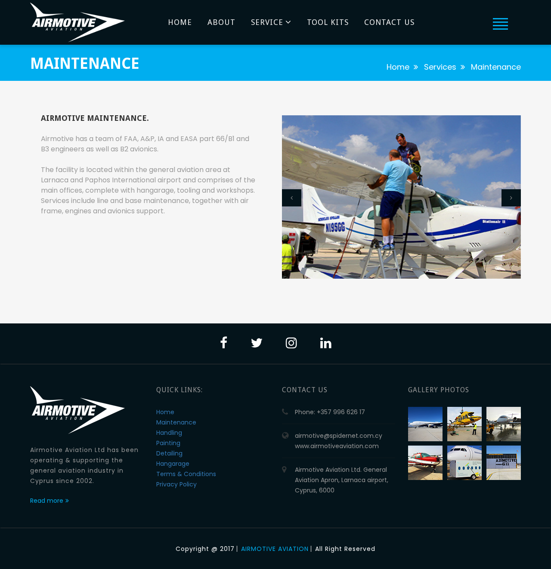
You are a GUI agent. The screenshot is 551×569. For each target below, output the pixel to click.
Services (440, 67)
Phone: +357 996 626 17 (330, 412)
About (221, 22)
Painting (168, 443)
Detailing (169, 453)
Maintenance (176, 422)
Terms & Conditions (186, 474)
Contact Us (389, 22)
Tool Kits (328, 22)
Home (180, 22)
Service (267, 22)
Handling (169, 432)
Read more (46, 500)
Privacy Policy (176, 484)
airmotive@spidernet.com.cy (338, 435)
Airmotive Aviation (275, 548)
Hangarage (172, 463)
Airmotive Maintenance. (95, 118)
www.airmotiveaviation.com (337, 446)
